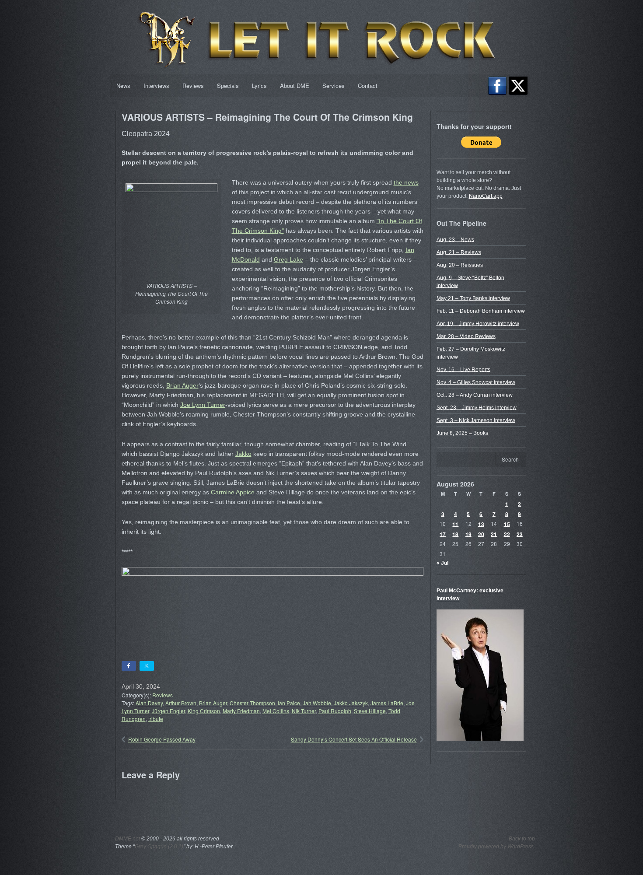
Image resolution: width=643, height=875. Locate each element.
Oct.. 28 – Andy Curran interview (475, 395)
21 (494, 534)
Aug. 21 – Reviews (459, 252)
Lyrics (259, 85)
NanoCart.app (486, 196)
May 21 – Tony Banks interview (473, 298)
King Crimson (204, 710)
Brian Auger (182, 385)
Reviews (193, 85)
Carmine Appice (233, 492)
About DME (294, 85)
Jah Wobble (317, 703)
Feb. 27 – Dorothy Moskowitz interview (471, 353)
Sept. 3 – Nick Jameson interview (476, 420)
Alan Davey (149, 703)
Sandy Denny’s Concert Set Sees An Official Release (354, 739)
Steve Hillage (370, 710)
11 (455, 524)
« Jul (442, 563)
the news (406, 182)
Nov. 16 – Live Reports (463, 369)
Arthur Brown (180, 703)
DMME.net (127, 839)
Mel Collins (275, 710)
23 (520, 534)
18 (455, 534)
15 (507, 524)
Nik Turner (304, 710)
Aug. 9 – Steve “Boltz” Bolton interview (470, 281)
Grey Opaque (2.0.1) (159, 847)
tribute (155, 718)
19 (468, 534)
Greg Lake (288, 259)
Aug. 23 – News (455, 239)
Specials (228, 85)
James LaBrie (386, 703)
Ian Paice (289, 703)
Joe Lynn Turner (202, 404)
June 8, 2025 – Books (462, 433)
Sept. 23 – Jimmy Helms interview (477, 407)
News (123, 85)
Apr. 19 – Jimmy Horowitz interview (478, 323)
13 (481, 524)
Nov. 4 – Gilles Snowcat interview (476, 382)
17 (443, 534)
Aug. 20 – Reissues (460, 265)
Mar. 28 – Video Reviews (466, 336)
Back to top (522, 839)
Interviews (156, 85)
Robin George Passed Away (162, 739)
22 (507, 534)
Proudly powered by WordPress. (496, 847)
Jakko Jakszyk (351, 703)
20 (481, 534)
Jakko (243, 453)
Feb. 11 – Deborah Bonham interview (481, 311)
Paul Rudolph (334, 710)
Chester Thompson (252, 703)
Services (333, 85)
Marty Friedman (241, 710)
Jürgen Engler (168, 710)
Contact (367, 85)
